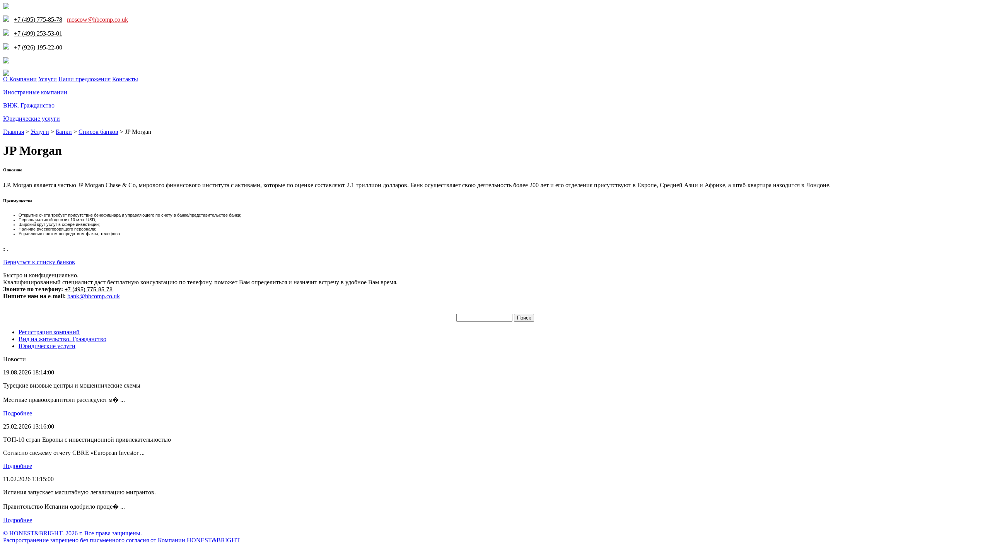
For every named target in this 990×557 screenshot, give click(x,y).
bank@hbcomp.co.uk (93, 296)
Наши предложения (84, 79)
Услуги (47, 79)
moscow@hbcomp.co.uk (97, 19)
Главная (13, 131)
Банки (64, 131)
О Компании (20, 79)
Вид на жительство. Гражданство (62, 339)
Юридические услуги (31, 118)
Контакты (125, 79)
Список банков (98, 131)
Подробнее (17, 413)
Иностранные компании (35, 92)
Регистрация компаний (49, 332)
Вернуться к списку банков (39, 262)
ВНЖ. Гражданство (29, 105)
